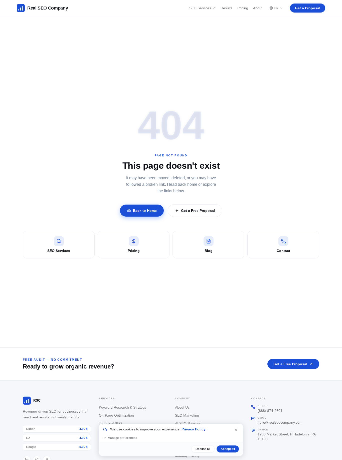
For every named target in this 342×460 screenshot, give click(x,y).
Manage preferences (122, 438)
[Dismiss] (236, 430)
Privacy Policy (194, 429)
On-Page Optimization (116, 415)
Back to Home (145, 211)
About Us (182, 407)
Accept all (228, 449)
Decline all (203, 449)
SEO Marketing (187, 415)
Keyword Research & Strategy (122, 407)
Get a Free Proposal (198, 211)
